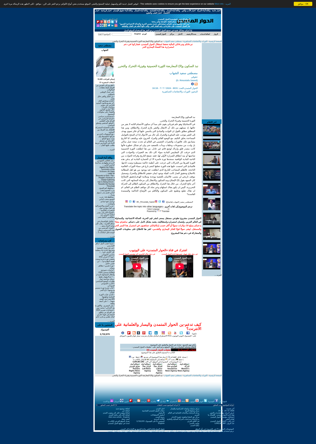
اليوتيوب (175, 336)
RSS (169, 336)
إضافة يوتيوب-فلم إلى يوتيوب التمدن (116, 413)
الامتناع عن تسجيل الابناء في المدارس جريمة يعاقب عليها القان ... (105, 143)
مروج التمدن (160, 417)
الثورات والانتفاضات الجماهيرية (195, 41)
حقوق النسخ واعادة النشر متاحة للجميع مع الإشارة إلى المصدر (142, 429)
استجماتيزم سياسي (106, 116)
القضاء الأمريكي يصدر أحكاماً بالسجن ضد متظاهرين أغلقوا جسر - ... (106, 215)
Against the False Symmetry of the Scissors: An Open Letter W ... (107, 170)
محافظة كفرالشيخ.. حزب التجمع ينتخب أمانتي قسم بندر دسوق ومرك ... (106, 191)
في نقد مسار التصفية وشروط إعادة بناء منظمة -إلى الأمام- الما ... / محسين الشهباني (105, 251)
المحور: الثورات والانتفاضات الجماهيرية (180, 91)
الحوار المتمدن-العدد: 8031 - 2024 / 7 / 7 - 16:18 (175, 88)
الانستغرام (163, 336)
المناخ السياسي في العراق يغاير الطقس (106, 120)
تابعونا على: (194, 335)
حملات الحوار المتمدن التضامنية (153, 411)
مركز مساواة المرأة (192, 411)
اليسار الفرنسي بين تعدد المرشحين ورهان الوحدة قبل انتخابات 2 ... (105, 230)
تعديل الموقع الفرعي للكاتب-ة (119, 421)
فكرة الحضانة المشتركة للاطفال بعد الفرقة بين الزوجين (105, 129)
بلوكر (134, 336)
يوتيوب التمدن (194, 423)
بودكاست (106, 401)
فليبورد (129, 336)
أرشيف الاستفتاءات (158, 415)
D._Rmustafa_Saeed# (145, 202)
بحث (173, 359)
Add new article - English (119, 417)
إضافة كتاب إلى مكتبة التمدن (119, 415)
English (161, 423)
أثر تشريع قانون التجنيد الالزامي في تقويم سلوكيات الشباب (105, 105)
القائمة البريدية (159, 419)
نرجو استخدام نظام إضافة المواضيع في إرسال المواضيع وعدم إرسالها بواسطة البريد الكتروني (200, 431)
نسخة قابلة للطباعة (178, 357)
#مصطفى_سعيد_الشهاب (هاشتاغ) (179, 202)
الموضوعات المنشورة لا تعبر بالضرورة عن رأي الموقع (215, 429)
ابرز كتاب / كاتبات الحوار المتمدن (222, 421)
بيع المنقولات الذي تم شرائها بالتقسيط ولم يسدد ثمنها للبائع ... (106, 136)
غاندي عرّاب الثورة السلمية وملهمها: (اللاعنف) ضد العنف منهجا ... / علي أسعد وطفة (107, 298)
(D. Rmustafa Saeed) (187, 80)
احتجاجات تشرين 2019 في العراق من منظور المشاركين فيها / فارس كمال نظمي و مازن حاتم (105, 313)
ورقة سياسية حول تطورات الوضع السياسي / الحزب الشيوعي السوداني (105, 282)
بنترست (144, 336)
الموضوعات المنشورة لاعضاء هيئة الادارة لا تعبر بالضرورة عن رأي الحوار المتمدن (136, 431)
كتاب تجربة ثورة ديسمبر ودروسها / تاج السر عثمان (105, 290)
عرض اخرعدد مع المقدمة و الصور (222, 413)
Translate (165, 211)
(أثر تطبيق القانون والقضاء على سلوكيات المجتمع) (106, 112)
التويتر (181, 336)
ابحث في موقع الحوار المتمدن (119, 423)
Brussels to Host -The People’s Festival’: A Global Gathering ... (105, 177)
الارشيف (161, 413)
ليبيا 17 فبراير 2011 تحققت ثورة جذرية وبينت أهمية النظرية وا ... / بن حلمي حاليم (105, 260)
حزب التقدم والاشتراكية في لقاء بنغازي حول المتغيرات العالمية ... (105, 208)
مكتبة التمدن (194, 425)
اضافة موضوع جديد (123, 409)
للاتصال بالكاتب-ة (140, 359)
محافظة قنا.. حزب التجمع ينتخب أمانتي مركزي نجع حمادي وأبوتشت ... (107, 200)
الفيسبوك (188, 336)
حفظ (180, 359)
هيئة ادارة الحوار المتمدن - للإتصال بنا (221, 415)
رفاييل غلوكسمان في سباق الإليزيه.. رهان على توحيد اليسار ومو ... (105, 223)
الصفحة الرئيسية (215, 41)
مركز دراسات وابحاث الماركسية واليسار (184, 409)
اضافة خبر (126, 411)
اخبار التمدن (160, 409)
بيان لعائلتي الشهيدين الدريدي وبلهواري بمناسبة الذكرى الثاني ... (105, 162)
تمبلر (138, 336)
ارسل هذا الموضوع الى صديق (155, 357)
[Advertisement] (212, 80)
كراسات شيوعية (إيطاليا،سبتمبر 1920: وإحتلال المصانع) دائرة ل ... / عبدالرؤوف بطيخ (105, 273)
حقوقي (194, 77)
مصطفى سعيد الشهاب (173, 41)
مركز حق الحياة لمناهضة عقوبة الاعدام (185, 417)
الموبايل (123, 336)
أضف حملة (126, 419)
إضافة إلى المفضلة (157, 359)
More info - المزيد (223, 4)
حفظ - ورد (135, 357)
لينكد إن (163, 401)
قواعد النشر (230, 419)
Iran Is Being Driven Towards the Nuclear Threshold (106, 184)
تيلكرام (150, 336)
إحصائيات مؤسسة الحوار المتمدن (222, 417)
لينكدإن (156, 336)
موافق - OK (303, 4)
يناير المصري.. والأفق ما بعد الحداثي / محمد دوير (105, 307)
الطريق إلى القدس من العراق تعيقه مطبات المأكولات (105, 87)
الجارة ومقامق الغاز (106, 101)
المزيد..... (218, 275)
